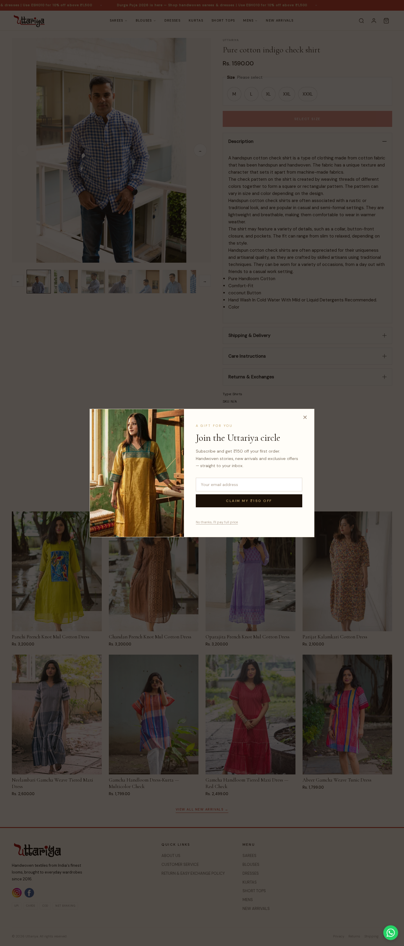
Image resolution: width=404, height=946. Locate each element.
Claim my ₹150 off (249, 500)
